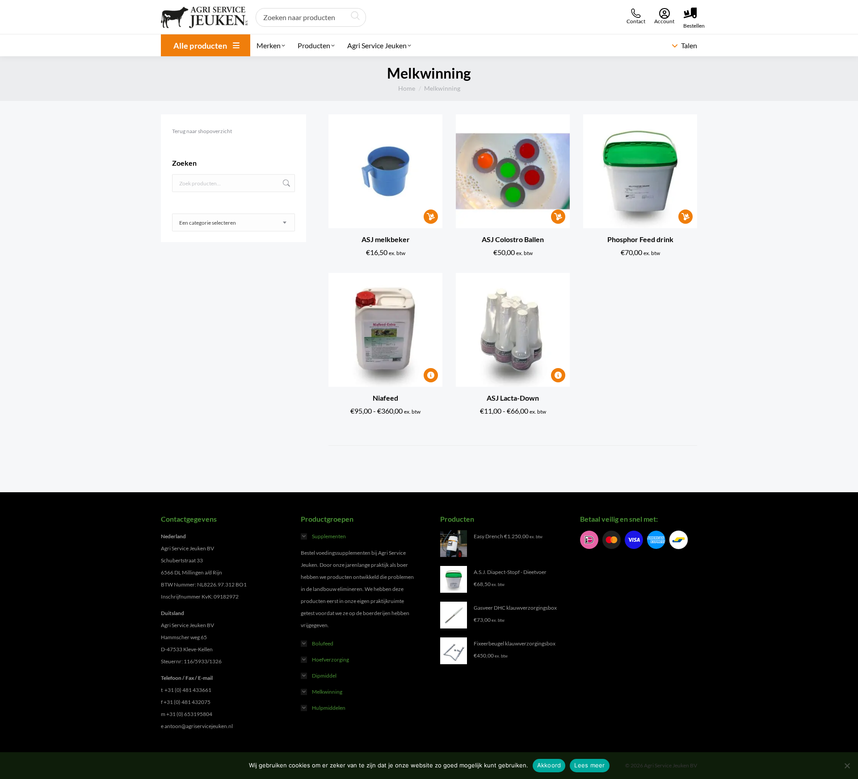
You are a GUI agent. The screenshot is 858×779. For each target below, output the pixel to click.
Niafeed (385, 398)
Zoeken (285, 183)
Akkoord (549, 765)
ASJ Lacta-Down (513, 398)
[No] (846, 765)
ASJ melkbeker (386, 239)
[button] (431, 216)
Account (664, 21)
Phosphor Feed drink (640, 239)
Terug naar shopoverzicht (202, 131)
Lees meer (589, 765)
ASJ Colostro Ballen (513, 239)
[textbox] (207, 223)
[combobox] (233, 222)
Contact (636, 21)
